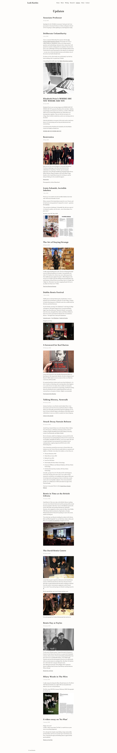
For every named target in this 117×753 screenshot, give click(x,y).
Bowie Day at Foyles (52, 623)
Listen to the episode (48, 415)
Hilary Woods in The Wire (55, 677)
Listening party (47, 318)
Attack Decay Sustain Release (57, 421)
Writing (67, 2)
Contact (87, 2)
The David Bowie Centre (54, 550)
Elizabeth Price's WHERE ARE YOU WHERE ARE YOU (57, 99)
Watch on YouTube (47, 740)
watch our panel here (54, 520)
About (82, 2)
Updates (78, 2)
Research (72, 2)
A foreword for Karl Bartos (56, 345)
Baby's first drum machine (66, 61)
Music (62, 2)
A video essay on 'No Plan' (55, 719)
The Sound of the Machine (49, 393)
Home (58, 2)
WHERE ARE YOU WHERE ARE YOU (52, 131)
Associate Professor (52, 18)
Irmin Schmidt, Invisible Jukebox (54, 189)
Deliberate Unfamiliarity (55, 33)
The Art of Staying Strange (56, 242)
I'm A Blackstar (55, 318)
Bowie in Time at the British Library (56, 494)
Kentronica (48, 137)
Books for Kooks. (63, 318)
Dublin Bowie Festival (53, 292)
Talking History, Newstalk (55, 400)
